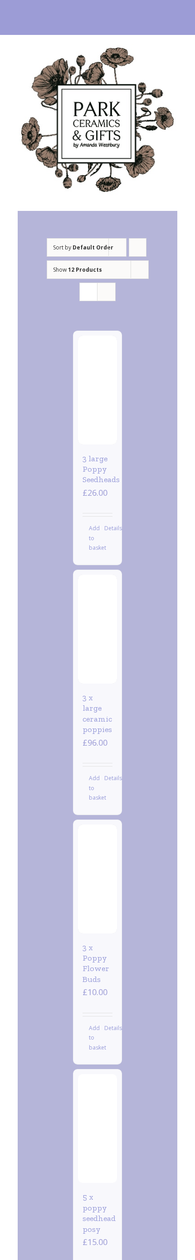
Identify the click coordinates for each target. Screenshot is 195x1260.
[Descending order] (137, 247)
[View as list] (106, 292)
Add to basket (93, 538)
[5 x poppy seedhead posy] (97, 1128)
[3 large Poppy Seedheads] (97, 390)
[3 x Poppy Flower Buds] (97, 879)
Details (108, 528)
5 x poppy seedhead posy (99, 1213)
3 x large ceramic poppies (97, 713)
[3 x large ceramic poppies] (97, 629)
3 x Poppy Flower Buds (96, 963)
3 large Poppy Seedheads (101, 469)
